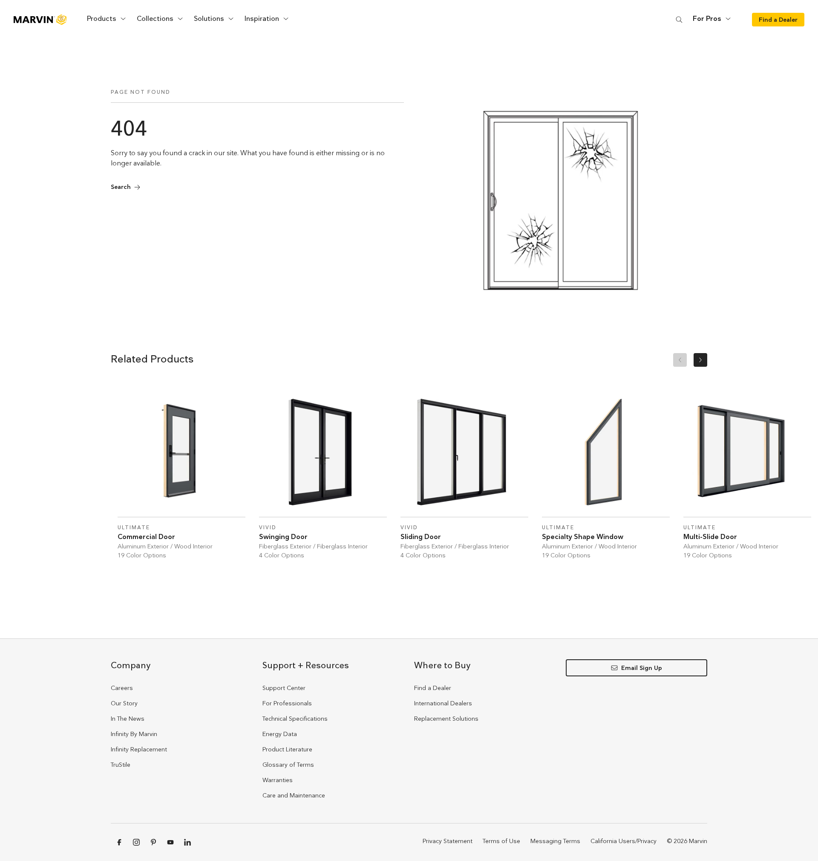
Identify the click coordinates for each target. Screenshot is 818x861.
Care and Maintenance (293, 795)
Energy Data (279, 734)
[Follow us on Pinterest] (153, 842)
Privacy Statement (447, 841)
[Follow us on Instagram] (136, 842)
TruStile (120, 764)
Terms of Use (501, 841)
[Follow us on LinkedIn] (187, 842)
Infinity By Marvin (134, 734)
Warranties (277, 780)
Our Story (124, 703)
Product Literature (287, 749)
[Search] (679, 19)
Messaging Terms (555, 841)
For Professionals (287, 703)
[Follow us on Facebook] (119, 842)
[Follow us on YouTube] (170, 842)
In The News (127, 718)
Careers (122, 687)
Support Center (283, 687)
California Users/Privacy (623, 841)
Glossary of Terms (288, 764)
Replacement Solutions (446, 718)
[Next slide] (700, 360)
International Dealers (443, 703)
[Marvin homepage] (40, 19)
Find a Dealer (432, 687)
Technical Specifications (295, 718)
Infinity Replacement (139, 749)
